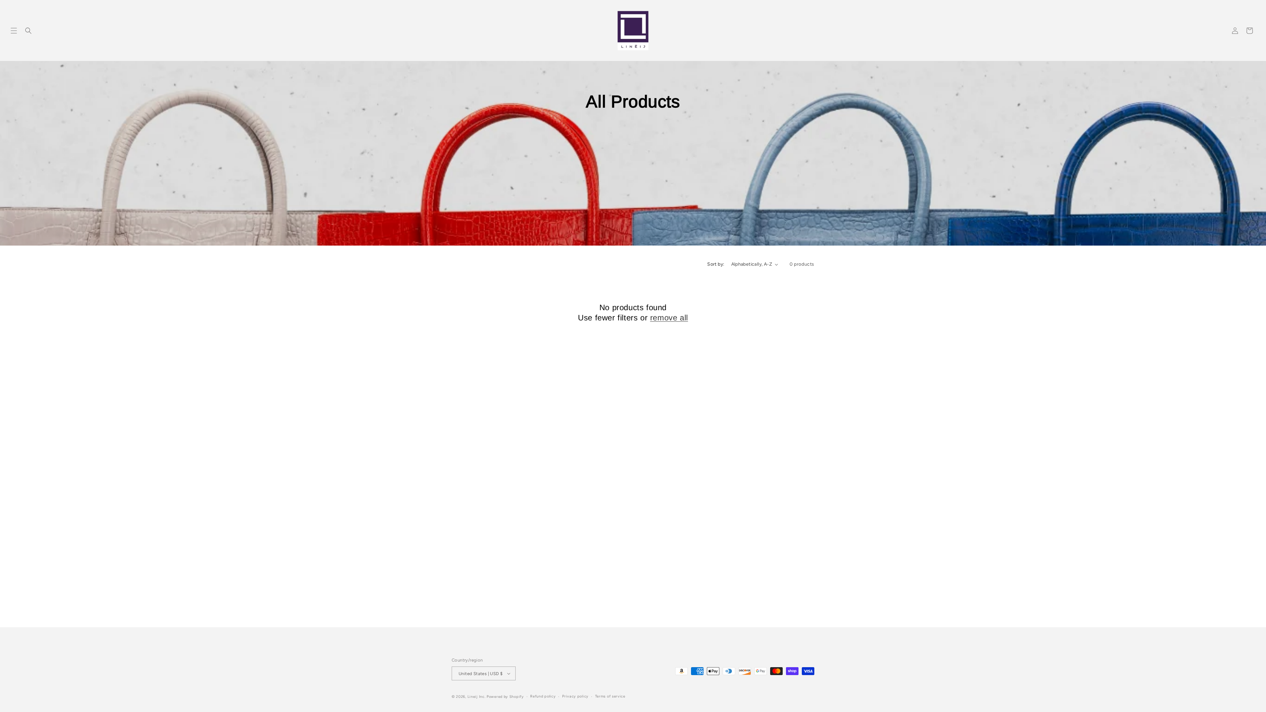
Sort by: (715, 264)
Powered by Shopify (505, 697)
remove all (669, 317)
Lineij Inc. (476, 697)
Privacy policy (575, 696)
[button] (14, 30)
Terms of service (610, 696)
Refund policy (543, 696)
